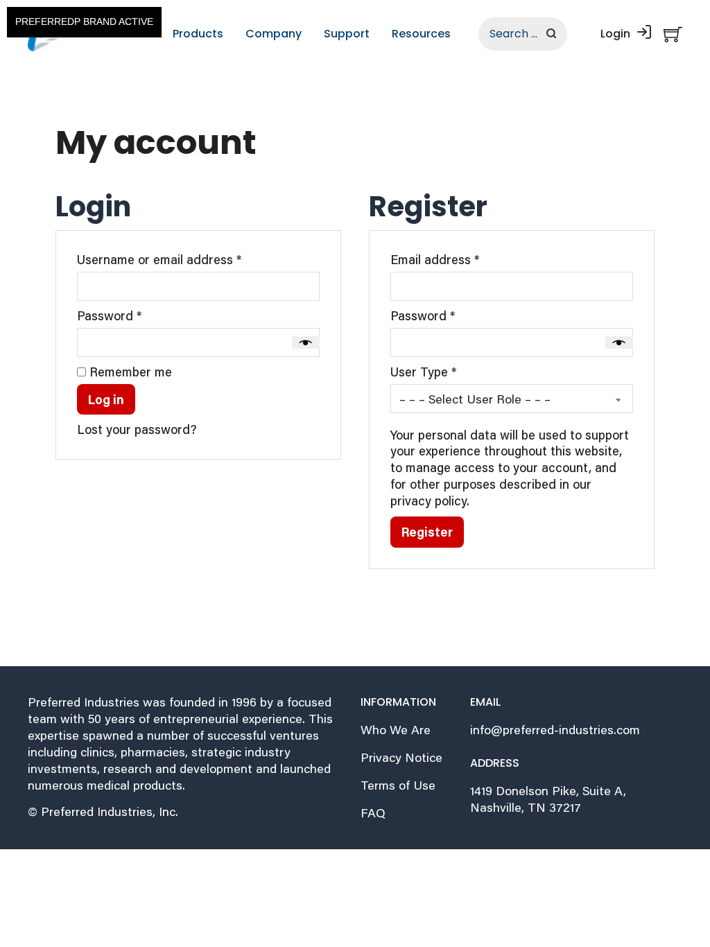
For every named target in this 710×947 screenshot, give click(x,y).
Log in (106, 399)
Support (347, 34)
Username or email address (185, 260)
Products (198, 34)
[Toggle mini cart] (673, 34)
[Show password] (306, 342)
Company (273, 34)
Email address (460, 260)
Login (615, 34)
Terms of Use (398, 785)
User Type (423, 372)
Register (427, 531)
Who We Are (396, 730)
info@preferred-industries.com (555, 730)
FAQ (373, 813)
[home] (45, 34)
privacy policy (428, 500)
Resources (421, 34)
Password (135, 316)
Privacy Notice (401, 757)
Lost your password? (137, 429)
